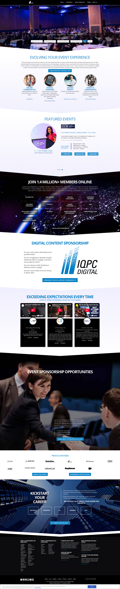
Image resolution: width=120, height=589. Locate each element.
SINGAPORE (46, 510)
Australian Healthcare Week (23, 548)
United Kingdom (51, 552)
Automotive (23, 550)
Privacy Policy (71, 581)
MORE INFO (79, 152)
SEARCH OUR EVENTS (40, 474)
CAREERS (54, 579)
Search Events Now (90, 99)
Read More (29, 99)
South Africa (50, 551)
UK (59, 510)
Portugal (50, 547)
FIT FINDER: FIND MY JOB (59, 523)
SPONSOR (92, 152)
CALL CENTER (50, 197)
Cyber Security (23, 562)
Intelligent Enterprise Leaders (30, 552)
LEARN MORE (63, 549)
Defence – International (23, 564)
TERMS (74, 579)
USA (86, 510)
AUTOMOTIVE (29, 197)
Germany (43, 547)
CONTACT (60, 579)
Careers (89, 2)
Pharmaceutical (31, 558)
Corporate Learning (23, 558)
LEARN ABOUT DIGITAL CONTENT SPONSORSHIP (59, 280)
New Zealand (51, 544)
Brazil (42, 545)
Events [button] (62, 2)
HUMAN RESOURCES (69, 205)
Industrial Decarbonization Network (31, 549)
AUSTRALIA (33, 510)
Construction (23, 556)
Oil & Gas (30, 557)
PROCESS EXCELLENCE (70, 198)
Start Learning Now (50, 100)
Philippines (50, 545)
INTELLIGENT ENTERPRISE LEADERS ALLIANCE (29, 212)
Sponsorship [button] (69, 2)
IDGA (90, 204)
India (42, 548)
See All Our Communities (60, 228)
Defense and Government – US (23, 567)
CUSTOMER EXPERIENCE (29, 205)
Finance (29, 544)
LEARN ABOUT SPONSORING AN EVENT (70, 439)
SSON (29, 562)
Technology (30, 565)
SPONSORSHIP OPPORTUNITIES (80, 474)
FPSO (22, 570)
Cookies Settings (66, 583)
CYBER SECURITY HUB (90, 211)
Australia (43, 544)
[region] (60, 586)
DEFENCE (49, 204)
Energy (22, 569)
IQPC (50, 579)
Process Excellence (30, 561)
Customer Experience (23, 561)
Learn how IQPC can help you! (60, 71)
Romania (50, 548)
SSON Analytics (31, 563)
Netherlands (43, 553)
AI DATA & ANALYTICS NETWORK (29, 219)
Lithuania (43, 549)
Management (30, 556)
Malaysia (43, 551)
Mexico (42, 552)
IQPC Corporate (31, 547)
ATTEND (30, 337)
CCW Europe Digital (23, 553)
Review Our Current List (70, 99)
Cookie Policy (38, 587)
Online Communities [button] (80, 2)
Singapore (50, 549)
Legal (29, 554)
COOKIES (70, 579)
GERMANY (73, 510)
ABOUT (46, 579)
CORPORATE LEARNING (90, 198)
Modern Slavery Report (55, 583)
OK (92, 586)
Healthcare (30, 545)
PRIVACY (65, 579)
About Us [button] (94, 2)
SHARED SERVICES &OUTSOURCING (70, 212)
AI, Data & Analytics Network (23, 545)
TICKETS (66, 152)
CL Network (78, 138)
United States (51, 553)
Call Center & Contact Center (24, 555)
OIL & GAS (50, 211)
